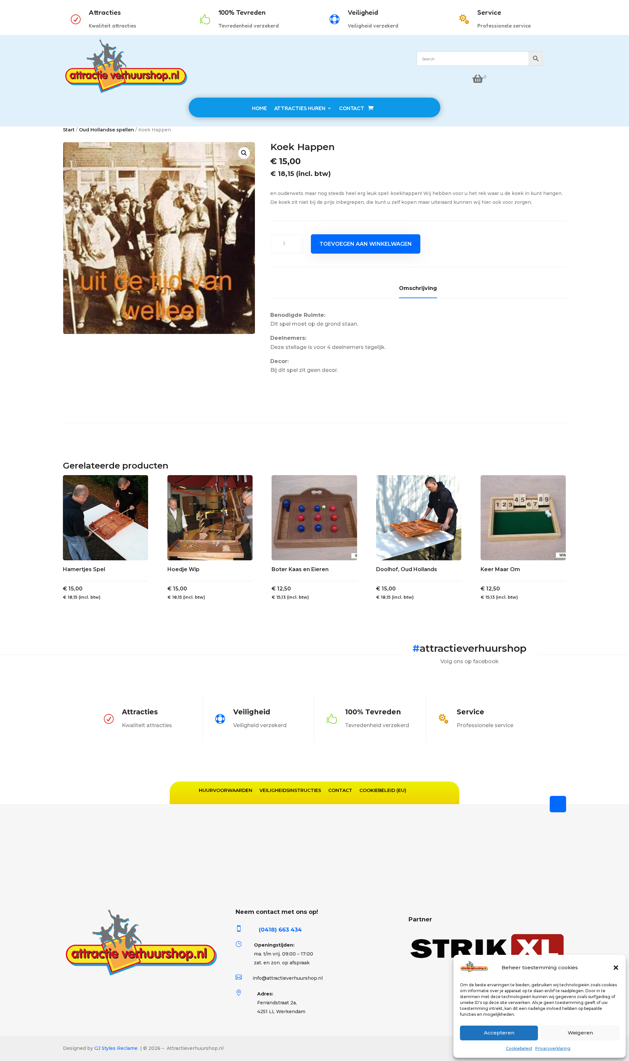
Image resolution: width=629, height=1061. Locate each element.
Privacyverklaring (552, 1048)
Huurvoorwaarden (225, 790)
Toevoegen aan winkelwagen (365, 244)
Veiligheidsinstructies (290, 790)
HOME (259, 108)
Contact (340, 790)
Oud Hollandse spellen (106, 130)
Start (69, 130)
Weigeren (580, 1033)
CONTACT (351, 108)
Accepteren (499, 1033)
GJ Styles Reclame (116, 1048)
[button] (616, 967)
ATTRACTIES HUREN (299, 108)
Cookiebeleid (519, 1048)
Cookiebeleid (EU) (382, 790)
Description (418, 289)
